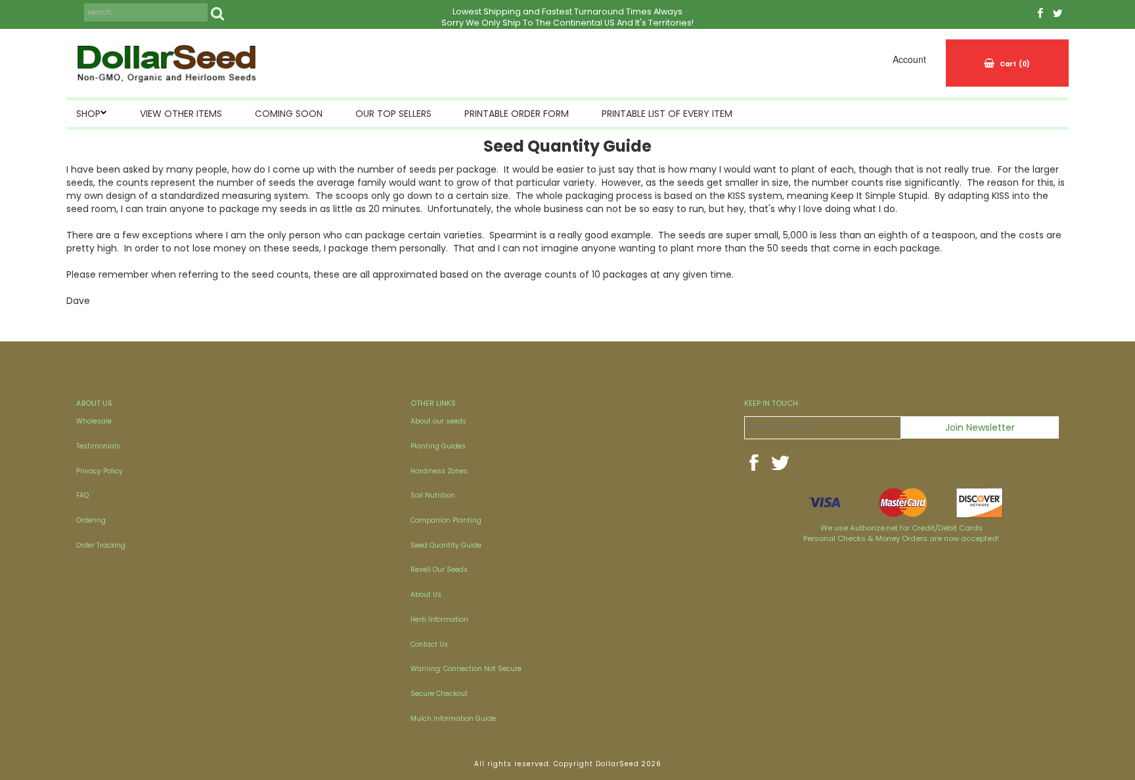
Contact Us (429, 644)
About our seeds (438, 421)
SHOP (88, 113)
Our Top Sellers (393, 113)
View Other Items (181, 113)
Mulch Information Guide (453, 719)
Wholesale (94, 421)
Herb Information (439, 619)
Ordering (91, 520)
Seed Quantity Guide (446, 545)
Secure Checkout (439, 694)
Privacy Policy (99, 471)
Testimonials (98, 446)
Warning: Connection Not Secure (466, 669)
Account (909, 59)
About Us (426, 594)
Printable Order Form (516, 113)
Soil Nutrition (433, 495)
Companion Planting (446, 520)
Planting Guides (438, 446)
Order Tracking (100, 545)
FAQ (82, 495)
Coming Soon (289, 113)
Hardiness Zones (439, 471)
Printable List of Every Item (667, 113)
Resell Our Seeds (439, 569)
